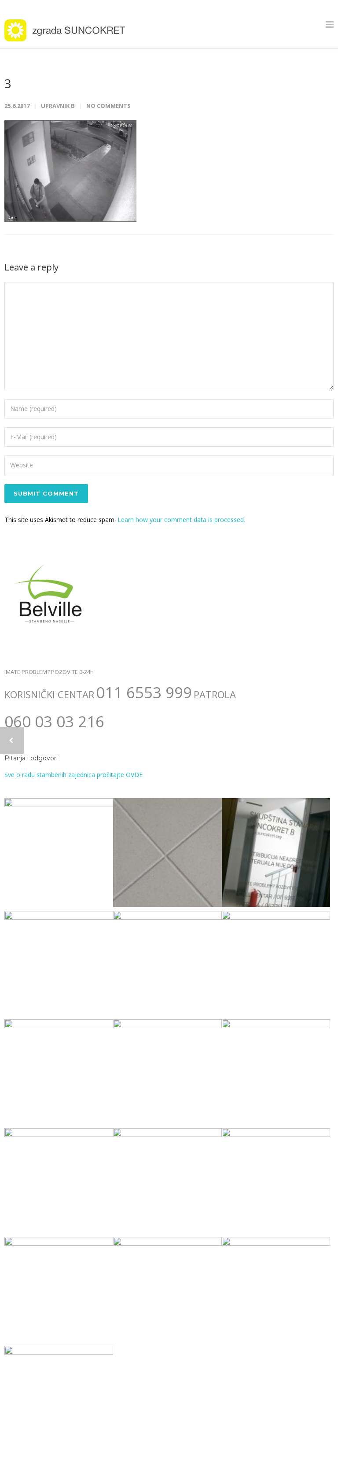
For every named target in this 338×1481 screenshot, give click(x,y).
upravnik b (58, 106)
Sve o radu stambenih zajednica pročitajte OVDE (73, 774)
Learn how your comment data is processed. (181, 519)
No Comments (108, 106)
